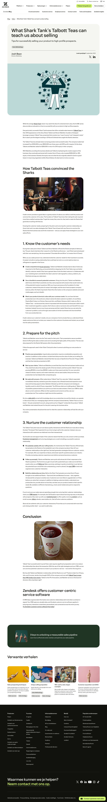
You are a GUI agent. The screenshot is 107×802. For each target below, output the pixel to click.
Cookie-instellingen (51, 798)
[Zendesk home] (6, 5)
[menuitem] (102, 1)
